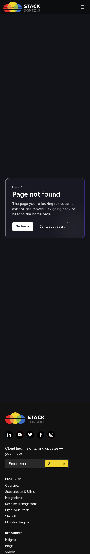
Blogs (9, 546)
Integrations (13, 498)
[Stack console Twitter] (30, 435)
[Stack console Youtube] (20, 435)
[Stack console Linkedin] (9, 435)
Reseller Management (21, 504)
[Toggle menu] (83, 7)
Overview (12, 485)
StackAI (10, 516)
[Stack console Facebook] (41, 435)
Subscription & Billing (20, 491)
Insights (10, 540)
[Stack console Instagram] (51, 435)
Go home (22, 226)
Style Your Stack (17, 510)
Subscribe (56, 463)
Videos (10, 552)
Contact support (52, 226)
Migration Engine (17, 522)
